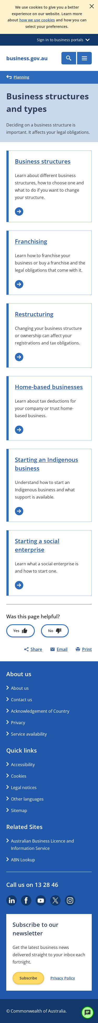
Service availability (29, 734)
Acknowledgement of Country (40, 711)
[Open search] (68, 58)
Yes (16, 630)
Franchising (31, 241)
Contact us (21, 700)
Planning (21, 77)
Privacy (18, 722)
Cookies (18, 776)
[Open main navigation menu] (84, 58)
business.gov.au (27, 58)
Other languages (27, 799)
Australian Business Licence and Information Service (42, 844)
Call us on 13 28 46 (32, 884)
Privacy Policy (62, 978)
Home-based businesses (49, 387)
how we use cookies (37, 19)
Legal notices (24, 787)
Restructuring (34, 314)
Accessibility (23, 764)
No (50, 630)
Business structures (43, 161)
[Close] (92, 6)
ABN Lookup (23, 860)
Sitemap (19, 810)
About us (20, 688)
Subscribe (28, 978)
